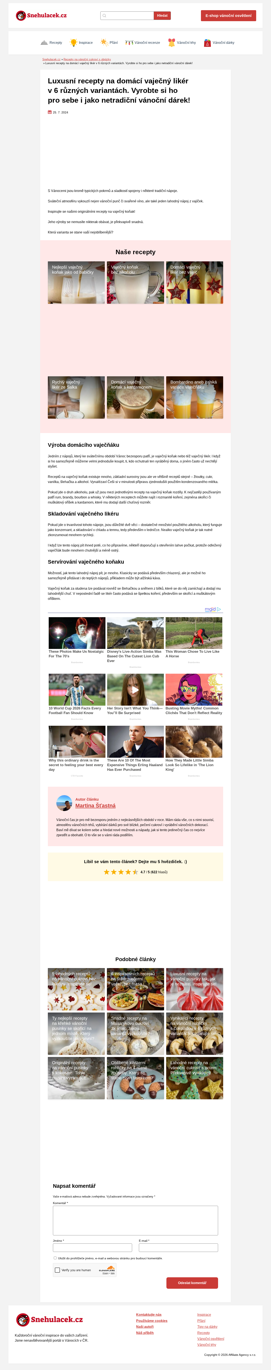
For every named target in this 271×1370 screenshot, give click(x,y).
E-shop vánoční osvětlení (229, 16)
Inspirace (86, 42)
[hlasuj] (106, 872)
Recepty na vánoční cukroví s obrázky (87, 59)
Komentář (60, 1203)
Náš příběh (145, 1333)
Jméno (58, 1240)
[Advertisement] (135, 151)
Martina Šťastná (95, 805)
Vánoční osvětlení (210, 1339)
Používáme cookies (151, 1321)
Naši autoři (144, 1327)
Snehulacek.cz (51, 59)
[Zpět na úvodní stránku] (43, 16)
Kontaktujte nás (149, 1314)
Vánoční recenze (147, 42)
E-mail (144, 1240)
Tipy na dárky (207, 1327)
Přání (114, 42)
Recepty (56, 42)
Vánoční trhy (186, 42)
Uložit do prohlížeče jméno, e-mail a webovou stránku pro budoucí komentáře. (110, 1258)
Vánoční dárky (223, 42)
